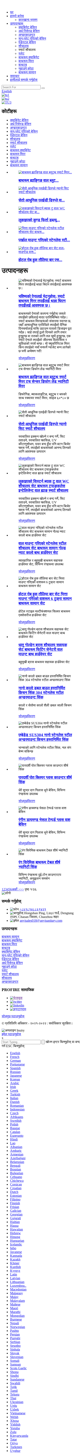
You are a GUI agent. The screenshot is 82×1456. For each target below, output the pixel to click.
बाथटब (23, 64)
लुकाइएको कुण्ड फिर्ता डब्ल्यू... (39, 220)
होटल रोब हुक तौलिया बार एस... (40, 260)
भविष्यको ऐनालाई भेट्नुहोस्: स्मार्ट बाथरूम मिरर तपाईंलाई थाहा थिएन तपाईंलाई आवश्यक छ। (42, 301)
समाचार (14, 76)
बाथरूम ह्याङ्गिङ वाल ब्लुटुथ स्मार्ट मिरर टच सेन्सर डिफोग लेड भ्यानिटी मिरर (44, 381)
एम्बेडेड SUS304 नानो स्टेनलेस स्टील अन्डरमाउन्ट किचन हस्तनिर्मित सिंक (45, 737)
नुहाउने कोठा (26, 68)
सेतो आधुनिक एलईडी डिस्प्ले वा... (42, 200)
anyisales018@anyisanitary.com (41, 920)
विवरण (31, 358)
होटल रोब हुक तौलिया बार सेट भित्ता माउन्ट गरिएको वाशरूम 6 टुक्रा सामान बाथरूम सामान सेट (45, 598)
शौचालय (24, 46)
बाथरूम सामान (27, 72)
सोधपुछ (23, 358)
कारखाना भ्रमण (28, 19)
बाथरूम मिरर (26, 61)
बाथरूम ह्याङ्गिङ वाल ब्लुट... (39, 180)
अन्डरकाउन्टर (27, 34)
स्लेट (21, 53)
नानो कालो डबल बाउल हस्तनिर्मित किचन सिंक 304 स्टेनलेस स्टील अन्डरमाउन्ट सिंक (42, 692)
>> (22, 889)
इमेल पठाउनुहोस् (11, 1034)
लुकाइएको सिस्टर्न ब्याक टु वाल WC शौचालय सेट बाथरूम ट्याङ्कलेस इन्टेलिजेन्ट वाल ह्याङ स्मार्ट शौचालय (44, 486)
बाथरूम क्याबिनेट (29, 57)
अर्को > (16, 889)
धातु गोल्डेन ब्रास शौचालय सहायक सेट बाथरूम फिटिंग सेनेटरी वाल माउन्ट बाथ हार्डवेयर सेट (43, 649)
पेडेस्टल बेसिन (27, 42)
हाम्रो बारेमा (17, 16)
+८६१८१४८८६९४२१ (33, 909)
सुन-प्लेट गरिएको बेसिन (32, 38)
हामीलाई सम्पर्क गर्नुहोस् (23, 79)
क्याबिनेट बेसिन (28, 27)
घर (11, 12)
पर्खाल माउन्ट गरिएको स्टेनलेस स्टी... (44, 240)
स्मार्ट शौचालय (18, 142)
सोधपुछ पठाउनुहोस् (13, 1016)
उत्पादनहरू (16, 23)
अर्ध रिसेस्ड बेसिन (29, 31)
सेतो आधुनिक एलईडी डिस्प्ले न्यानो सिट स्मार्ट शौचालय (42, 426)
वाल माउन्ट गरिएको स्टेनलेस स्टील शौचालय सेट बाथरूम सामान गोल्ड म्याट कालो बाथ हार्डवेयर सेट (42, 548)
